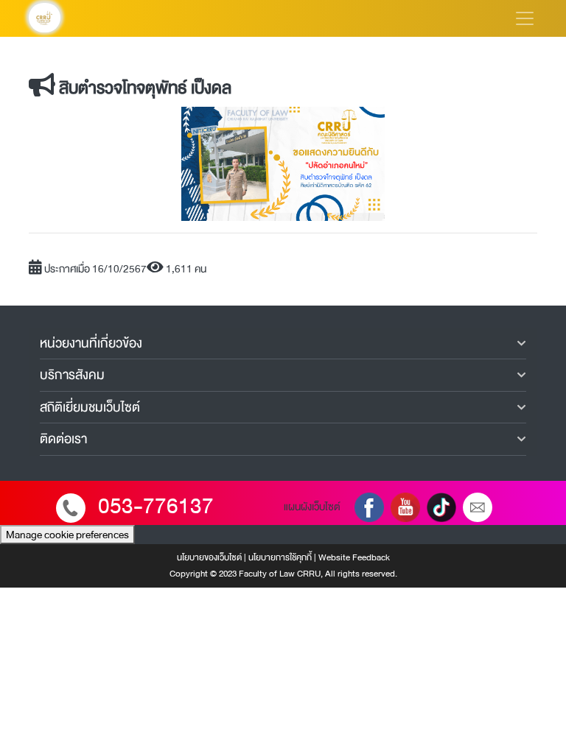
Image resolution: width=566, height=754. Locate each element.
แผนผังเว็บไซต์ (312, 506)
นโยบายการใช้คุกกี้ (280, 557)
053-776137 (156, 506)
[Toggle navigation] (525, 18)
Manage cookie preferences (67, 534)
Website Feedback (354, 557)
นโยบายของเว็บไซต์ (209, 557)
